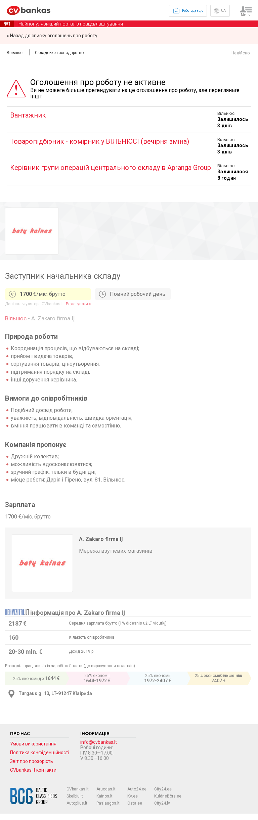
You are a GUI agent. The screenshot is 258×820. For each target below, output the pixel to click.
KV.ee (132, 796)
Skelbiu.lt (75, 796)
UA (223, 10)
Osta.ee (134, 803)
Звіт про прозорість (31, 761)
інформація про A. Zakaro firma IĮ (77, 612)
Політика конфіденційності (39, 752)
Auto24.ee (136, 789)
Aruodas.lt (106, 789)
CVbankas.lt (78, 789)
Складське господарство (59, 52)
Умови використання (33, 743)
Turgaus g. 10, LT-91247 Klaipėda (55, 693)
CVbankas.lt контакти (33, 770)
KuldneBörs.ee (167, 796)
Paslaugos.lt (108, 803)
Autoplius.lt (77, 803)
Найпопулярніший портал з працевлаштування (63, 24)
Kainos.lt (104, 796)
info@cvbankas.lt (98, 742)
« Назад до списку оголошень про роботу (52, 35)
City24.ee (163, 789)
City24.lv (162, 803)
